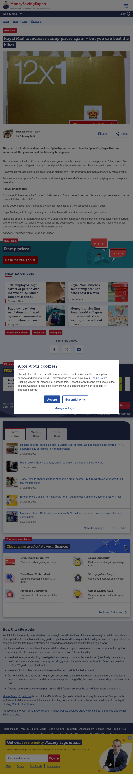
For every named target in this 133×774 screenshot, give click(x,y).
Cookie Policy (99, 378)
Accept (52, 399)
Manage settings (64, 408)
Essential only (75, 399)
